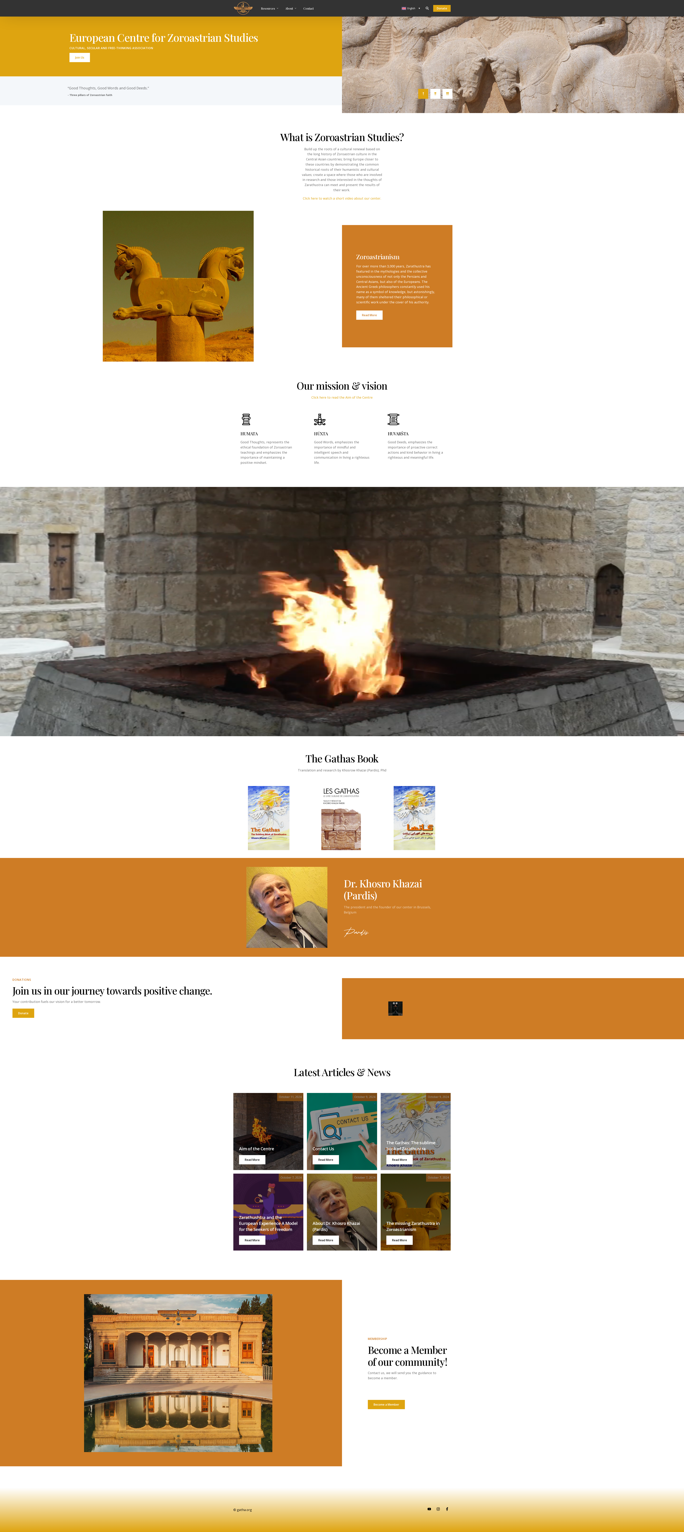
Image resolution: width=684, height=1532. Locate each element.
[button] (252, 1159)
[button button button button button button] (399, 1240)
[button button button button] (252, 1240)
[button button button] (399, 1159)
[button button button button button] (326, 1240)
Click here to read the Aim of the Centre (342, 397)
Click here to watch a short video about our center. (342, 198)
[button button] (326, 1159)
